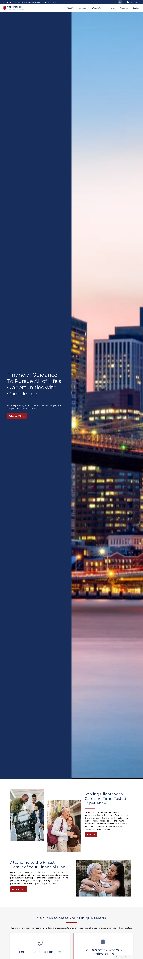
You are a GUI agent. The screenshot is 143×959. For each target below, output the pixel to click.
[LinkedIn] (120, 2)
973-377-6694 (51, 2)
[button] (70, 8)
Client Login (134, 2)
